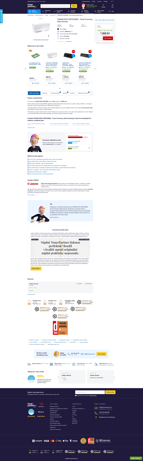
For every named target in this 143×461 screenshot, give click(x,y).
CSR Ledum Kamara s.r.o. (78, 408)
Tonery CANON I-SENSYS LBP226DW (59, 125)
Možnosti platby (54, 410)
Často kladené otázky (55, 423)
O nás (73, 406)
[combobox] (105, 26)
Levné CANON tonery (45, 342)
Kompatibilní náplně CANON (80, 340)
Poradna (72, 93)
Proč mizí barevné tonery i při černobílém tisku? (41, 174)
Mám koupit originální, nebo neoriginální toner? (41, 163)
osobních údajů (92, 395)
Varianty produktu (55, 93)
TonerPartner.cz (77, 404)
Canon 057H (52, 15)
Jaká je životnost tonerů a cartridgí (38, 171)
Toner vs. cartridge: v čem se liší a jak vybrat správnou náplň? (44, 169)
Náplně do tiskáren (39, 15)
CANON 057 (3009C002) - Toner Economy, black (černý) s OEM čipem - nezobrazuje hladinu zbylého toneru (52, 65)
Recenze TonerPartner (55, 429)
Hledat (74, 6)
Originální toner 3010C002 (73, 135)
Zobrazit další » (31, 294)
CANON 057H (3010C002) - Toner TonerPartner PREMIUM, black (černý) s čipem (68, 65)
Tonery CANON (33, 342)
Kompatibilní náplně (64, 340)
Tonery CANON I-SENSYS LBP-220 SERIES (36, 124)
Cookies (52, 419)
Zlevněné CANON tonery (60, 342)
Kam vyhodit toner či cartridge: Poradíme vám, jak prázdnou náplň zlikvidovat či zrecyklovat (52, 167)
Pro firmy (99, 1)
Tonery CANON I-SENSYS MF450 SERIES (82, 125)
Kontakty (105, 1)
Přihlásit (103, 7)
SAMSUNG (75, 421)
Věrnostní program (54, 421)
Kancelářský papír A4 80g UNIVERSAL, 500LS (35, 63)
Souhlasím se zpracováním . (87, 395)
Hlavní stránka (31, 15)
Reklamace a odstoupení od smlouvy (59, 408)
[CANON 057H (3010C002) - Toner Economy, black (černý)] (41, 36)
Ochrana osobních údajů (56, 417)
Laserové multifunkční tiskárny (37, 344)
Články (93, 1)
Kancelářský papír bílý (53, 344)
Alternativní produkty (83, 93)
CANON (46, 15)
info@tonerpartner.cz (89, 354)
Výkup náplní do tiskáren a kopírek (58, 425)
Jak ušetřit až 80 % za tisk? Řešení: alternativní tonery (42, 161)
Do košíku (109, 38)
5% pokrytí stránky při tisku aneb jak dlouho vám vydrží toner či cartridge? (48, 165)
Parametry (44, 93)
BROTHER (74, 423)
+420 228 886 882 (91, 6)
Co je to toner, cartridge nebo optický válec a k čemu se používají (45, 159)
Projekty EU (52, 427)
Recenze (65, 93)
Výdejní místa (53, 412)
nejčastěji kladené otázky (65, 112)
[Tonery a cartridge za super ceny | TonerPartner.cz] (32, 6)
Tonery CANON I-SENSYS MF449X (80, 123)
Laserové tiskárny (83, 342)
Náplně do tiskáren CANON (49, 340)
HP (73, 417)
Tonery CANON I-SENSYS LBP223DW (59, 123)
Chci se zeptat (101, 354)
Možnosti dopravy (86, 1)
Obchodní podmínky (55, 415)
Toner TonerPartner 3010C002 (74, 141)
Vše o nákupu (54, 404)
